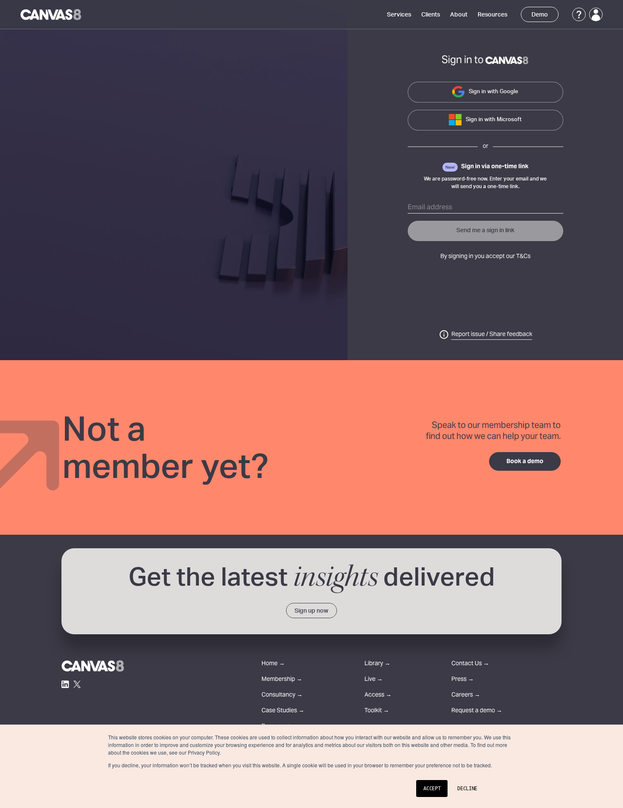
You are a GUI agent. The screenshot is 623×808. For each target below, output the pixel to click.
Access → (378, 695)
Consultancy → (282, 695)
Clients (430, 15)
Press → (462, 679)
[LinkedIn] (65, 684)
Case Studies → (282, 711)
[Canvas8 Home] (51, 14)
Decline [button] (467, 788)
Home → (273, 664)
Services (399, 15)
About (458, 15)
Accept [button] (431, 788)
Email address (430, 208)
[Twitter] (77, 684)
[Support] (579, 14)
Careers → (465, 695)
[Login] (596, 14)
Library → (377, 664)
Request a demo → (476, 711)
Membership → (281, 679)
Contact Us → (470, 664)
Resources (492, 15)
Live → (373, 679)
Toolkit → (376, 711)
